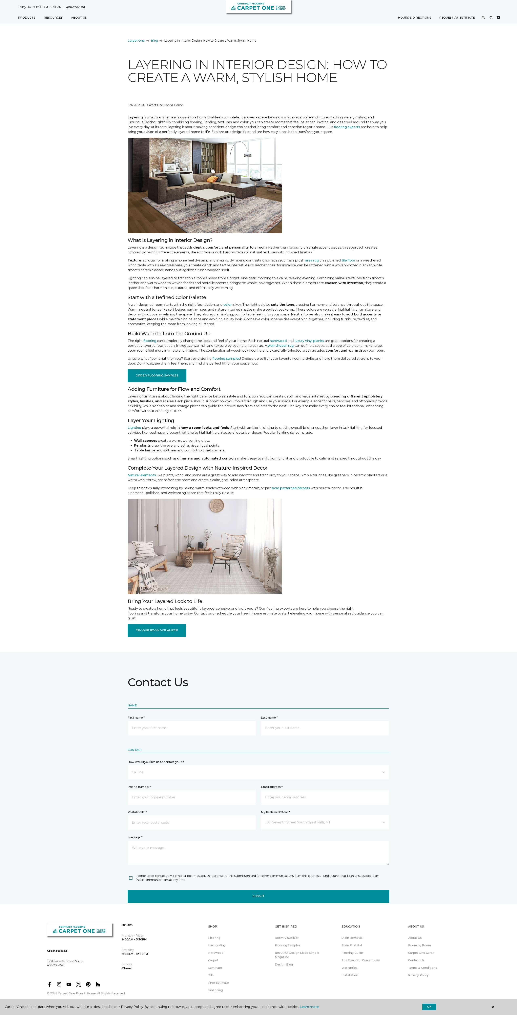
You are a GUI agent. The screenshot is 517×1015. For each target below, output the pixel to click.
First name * (136, 717)
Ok (429, 1007)
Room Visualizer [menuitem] (286, 938)
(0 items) (498, 17)
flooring (150, 341)
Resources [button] (53, 17)
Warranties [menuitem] (349, 968)
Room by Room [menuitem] (419, 945)
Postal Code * (137, 812)
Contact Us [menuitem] (416, 960)
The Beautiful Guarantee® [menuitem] (361, 960)
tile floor (348, 260)
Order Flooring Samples (157, 375)
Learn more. (309, 1007)
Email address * (272, 786)
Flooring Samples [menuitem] (287, 945)
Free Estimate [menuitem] (218, 982)
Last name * (269, 717)
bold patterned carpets (291, 488)
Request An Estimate (457, 17)
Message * (135, 837)
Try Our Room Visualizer (157, 630)
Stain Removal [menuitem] (352, 938)
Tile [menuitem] (211, 975)
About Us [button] (79, 17)
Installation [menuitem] (350, 975)
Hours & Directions (414, 17)
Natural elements (142, 475)
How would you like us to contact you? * (156, 762)
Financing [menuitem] (215, 990)
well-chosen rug (281, 346)
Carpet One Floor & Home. (77, 993)
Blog (154, 40)
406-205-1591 (75, 7)
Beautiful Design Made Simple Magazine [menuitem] (297, 955)
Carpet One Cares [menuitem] (421, 953)
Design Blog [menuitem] (284, 964)
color (227, 305)
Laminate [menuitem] (215, 968)
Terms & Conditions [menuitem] (422, 968)
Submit (258, 896)
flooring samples (226, 358)
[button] (483, 17)
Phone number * (139, 786)
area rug (312, 260)
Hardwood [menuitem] (215, 953)
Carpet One (136, 40)
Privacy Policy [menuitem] (418, 975)
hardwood (278, 341)
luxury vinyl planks (309, 341)
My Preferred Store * (275, 812)
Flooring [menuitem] (214, 938)
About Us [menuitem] (415, 938)
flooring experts (347, 127)
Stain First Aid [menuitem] (352, 945)
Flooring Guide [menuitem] (352, 953)
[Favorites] (491, 17)
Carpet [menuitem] (213, 960)
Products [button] (26, 17)
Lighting (134, 428)
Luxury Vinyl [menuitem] (217, 945)
